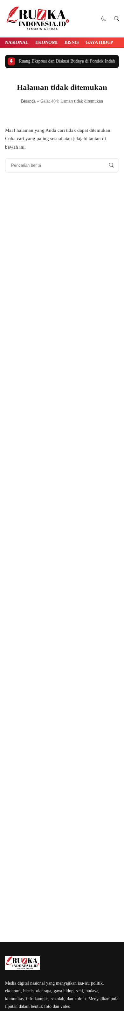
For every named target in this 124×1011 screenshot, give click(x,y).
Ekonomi (46, 42)
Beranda (28, 101)
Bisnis (72, 42)
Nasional (16, 42)
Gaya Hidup (99, 42)
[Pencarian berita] (111, 165)
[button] (103, 18)
